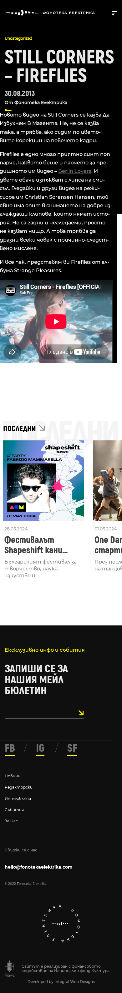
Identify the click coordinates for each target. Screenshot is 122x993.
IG (40, 748)
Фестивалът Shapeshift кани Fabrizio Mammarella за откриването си (41, 545)
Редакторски (19, 787)
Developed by (41, 981)
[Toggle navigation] (113, 13)
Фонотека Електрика (40, 102)
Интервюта (18, 798)
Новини (12, 776)
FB (10, 748)
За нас (11, 821)
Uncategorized (18, 38)
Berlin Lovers (74, 171)
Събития (14, 809)
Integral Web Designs (74, 981)
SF (72, 748)
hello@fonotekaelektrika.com (39, 867)
